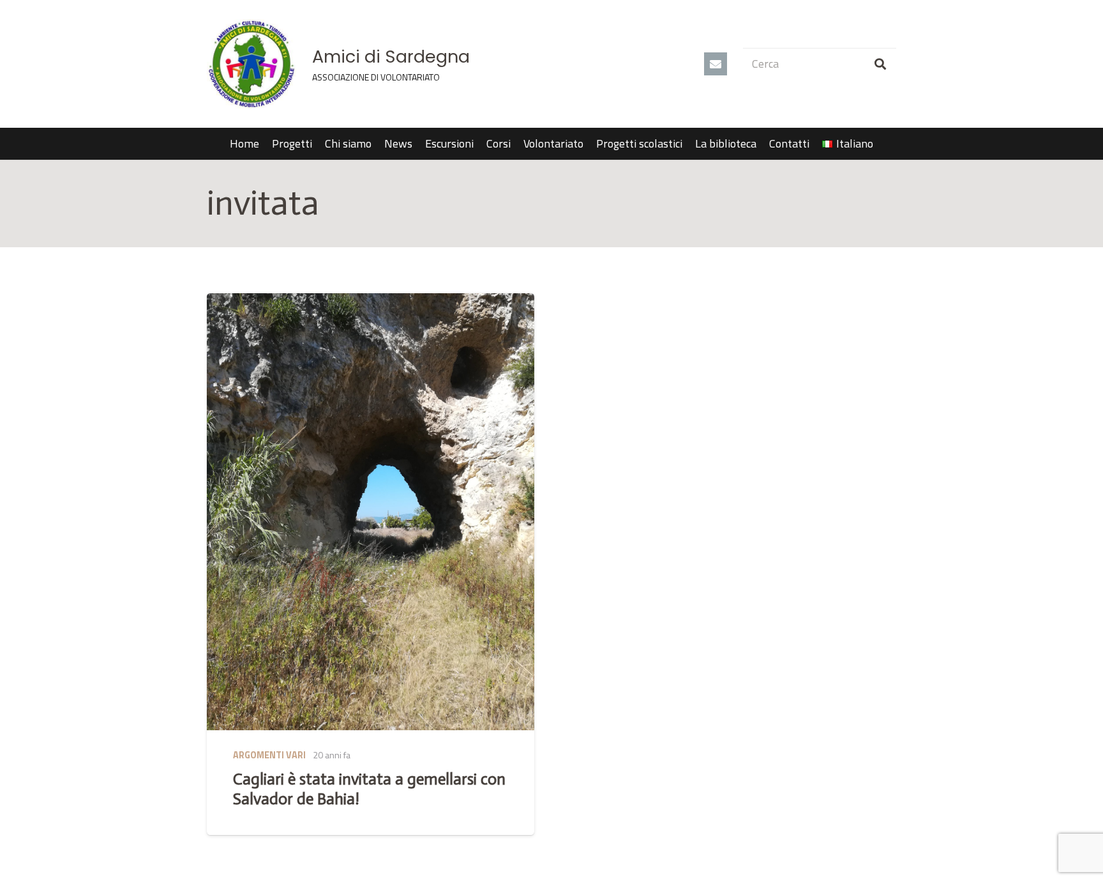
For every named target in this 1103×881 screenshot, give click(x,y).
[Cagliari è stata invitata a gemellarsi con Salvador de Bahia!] (370, 511)
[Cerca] (880, 64)
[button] (880, 144)
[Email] (715, 63)
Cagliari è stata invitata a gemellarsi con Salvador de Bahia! (369, 788)
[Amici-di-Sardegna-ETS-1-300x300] (251, 64)
